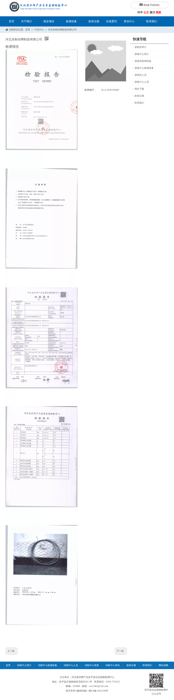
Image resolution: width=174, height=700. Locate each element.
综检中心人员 (71, 665)
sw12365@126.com (98, 686)
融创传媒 (81, 690)
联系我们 (139, 103)
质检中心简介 (142, 54)
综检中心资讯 (113, 665)
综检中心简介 (24, 665)
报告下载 (139, 89)
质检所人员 (140, 75)
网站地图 (163, 665)
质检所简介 (140, 47)
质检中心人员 (142, 82)
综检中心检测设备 (47, 665)
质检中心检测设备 (144, 68)
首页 (8, 665)
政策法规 (139, 96)
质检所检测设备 (143, 61)
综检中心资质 (92, 665)
